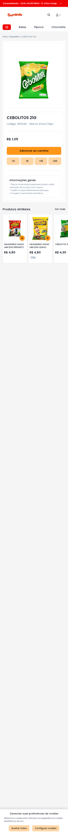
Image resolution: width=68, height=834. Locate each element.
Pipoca (38, 27)
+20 (55, 161)
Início (5, 36)
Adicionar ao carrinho (34, 151)
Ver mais (60, 209)
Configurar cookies (46, 828)
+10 (41, 161)
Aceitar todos (19, 828)
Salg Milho (15, 36)
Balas (22, 27)
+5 (27, 161)
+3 (13, 161)
